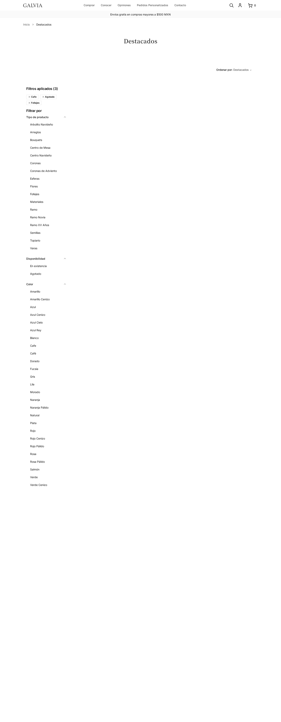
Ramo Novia (37, 217)
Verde (34, 477)
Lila (32, 384)
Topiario (35, 240)
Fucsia (34, 368)
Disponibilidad (35, 258)
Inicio (26, 24)
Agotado (35, 273)
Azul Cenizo (37, 314)
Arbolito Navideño (41, 124)
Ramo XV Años (39, 225)
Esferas (34, 178)
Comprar (89, 5)
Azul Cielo (36, 322)
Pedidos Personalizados (152, 5)
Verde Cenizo (38, 484)
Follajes (34, 194)
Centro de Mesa (40, 147)
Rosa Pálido (37, 461)
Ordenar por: (232, 69)
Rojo (33, 430)
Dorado (34, 361)
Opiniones (124, 5)
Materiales (36, 201)
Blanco (34, 338)
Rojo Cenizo (37, 438)
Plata (33, 423)
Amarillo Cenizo (40, 299)
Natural (34, 415)
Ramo (33, 209)
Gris (32, 376)
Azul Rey (35, 330)
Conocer (106, 5)
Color (29, 284)
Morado (35, 392)
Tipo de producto (37, 117)
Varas (33, 248)
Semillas (35, 232)
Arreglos (35, 132)
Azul (33, 307)
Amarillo (35, 291)
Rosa (33, 454)
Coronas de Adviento (43, 170)
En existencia (38, 266)
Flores (34, 186)
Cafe (33, 345)
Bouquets (36, 140)
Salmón (34, 469)
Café (33, 353)
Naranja (35, 399)
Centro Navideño (41, 155)
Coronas (35, 163)
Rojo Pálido (37, 446)
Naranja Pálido (39, 407)
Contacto (180, 5)
